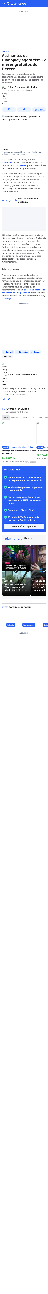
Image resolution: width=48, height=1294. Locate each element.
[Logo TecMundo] (16, 3)
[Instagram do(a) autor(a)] (9, 399)
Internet (6, 51)
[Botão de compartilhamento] (9, 109)
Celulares (15, 417)
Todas (5, 417)
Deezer (22, 165)
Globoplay (7, 162)
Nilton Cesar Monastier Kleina (22, 87)
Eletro (24, 417)
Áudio (39, 417)
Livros (32, 417)
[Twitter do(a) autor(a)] (4, 399)
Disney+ (7, 298)
